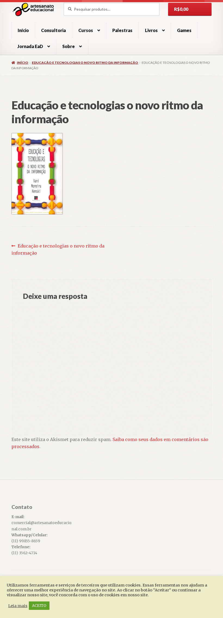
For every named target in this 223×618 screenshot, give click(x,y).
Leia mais (17, 605)
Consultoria (53, 30)
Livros (151, 30)
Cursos (85, 30)
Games (184, 30)
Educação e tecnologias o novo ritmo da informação (85, 63)
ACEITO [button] (39, 605)
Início (23, 30)
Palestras (122, 30)
